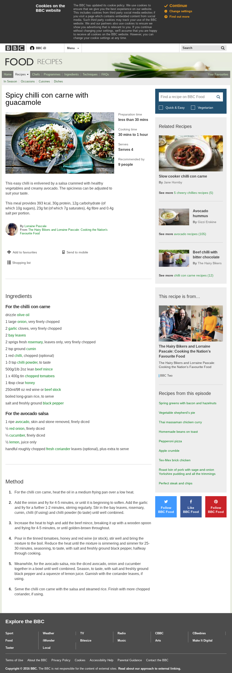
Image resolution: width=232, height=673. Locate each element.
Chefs (36, 74)
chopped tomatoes (40, 376)
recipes (193, 193)
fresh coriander (58, 449)
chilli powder (27, 362)
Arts (158, 640)
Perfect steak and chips (175, 483)
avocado (22, 422)
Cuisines (44, 81)
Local (47, 647)
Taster (9, 647)
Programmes (52, 74)
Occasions (28, 81)
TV (82, 633)
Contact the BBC (157, 660)
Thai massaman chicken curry (180, 422)
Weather (48, 633)
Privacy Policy (60, 660)
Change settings (180, 11)
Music (122, 640)
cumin (31, 349)
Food (19, 61)
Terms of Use (14, 660)
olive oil (23, 315)
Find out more (179, 16)
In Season (10, 81)
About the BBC (37, 660)
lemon (14, 442)
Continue (178, 6)
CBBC (159, 633)
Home (8, 74)
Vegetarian (205, 107)
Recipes (20, 74)
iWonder (49, 640)
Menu (71, 48)
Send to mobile (77, 252)
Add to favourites (25, 252)
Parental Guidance (130, 660)
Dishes (58, 81)
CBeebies (199, 633)
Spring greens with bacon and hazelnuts (187, 403)
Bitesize (85, 640)
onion (22, 322)
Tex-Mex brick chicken (175, 460)
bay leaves (17, 335)
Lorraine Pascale (35, 226)
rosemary (35, 342)
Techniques (90, 74)
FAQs (105, 74)
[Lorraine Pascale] (11, 230)
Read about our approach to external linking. (149, 668)
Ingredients (71, 74)
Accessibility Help (101, 660)
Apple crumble (169, 450)
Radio (122, 633)
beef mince (44, 369)
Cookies (80, 660)
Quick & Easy (175, 107)
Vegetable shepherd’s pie (177, 412)
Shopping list (21, 262)
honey (30, 383)
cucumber (17, 435)
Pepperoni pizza (170, 441)
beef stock (53, 390)
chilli (18, 356)
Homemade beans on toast (178, 431)
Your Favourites (218, 74)
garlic (12, 328)
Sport (9, 633)
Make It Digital (203, 640)
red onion (16, 428)
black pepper (53, 403)
